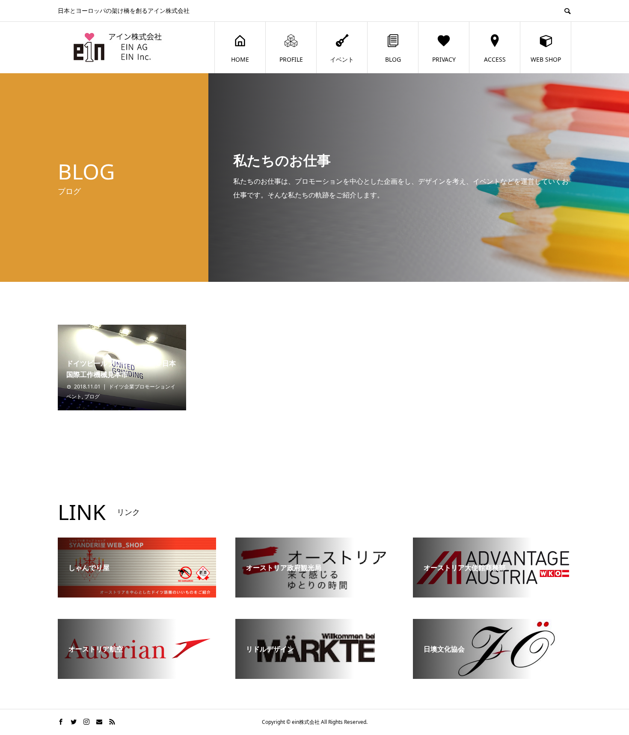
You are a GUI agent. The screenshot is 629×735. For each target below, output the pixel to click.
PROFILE (291, 59)
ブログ (92, 396)
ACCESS (495, 59)
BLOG (393, 59)
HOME (240, 59)
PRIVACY (444, 59)
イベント (342, 59)
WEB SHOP (546, 59)
